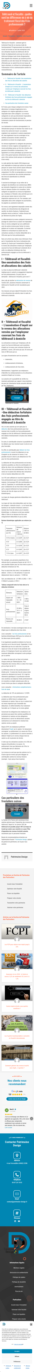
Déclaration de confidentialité (19, 1272)
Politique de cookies (17, 393)
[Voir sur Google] (7, 1110)
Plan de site (19, 1291)
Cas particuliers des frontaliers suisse (16, 103)
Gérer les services (18, 1344)
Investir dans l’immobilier (15, 884)
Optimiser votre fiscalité (24, 36)
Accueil (5, 36)
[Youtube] (19, 1221)
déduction (5, 429)
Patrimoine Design (21, 839)
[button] (31, 1324)
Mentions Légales (19, 1268)
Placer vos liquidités (13, 893)
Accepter (17, 1351)
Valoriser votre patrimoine (15, 907)
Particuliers (11, 36)
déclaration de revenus (23, 280)
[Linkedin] (15, 1221)
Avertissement (19, 1287)
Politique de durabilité (19, 1282)
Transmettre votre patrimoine (16, 903)
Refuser (17, 1356)
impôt (11, 729)
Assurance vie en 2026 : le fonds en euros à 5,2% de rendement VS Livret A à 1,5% (17, 976)
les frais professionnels (19, 634)
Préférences (17, 1361)
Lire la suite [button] (8, 1127)
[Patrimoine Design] (6, 5)
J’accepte (17, 398)
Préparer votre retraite (14, 898)
